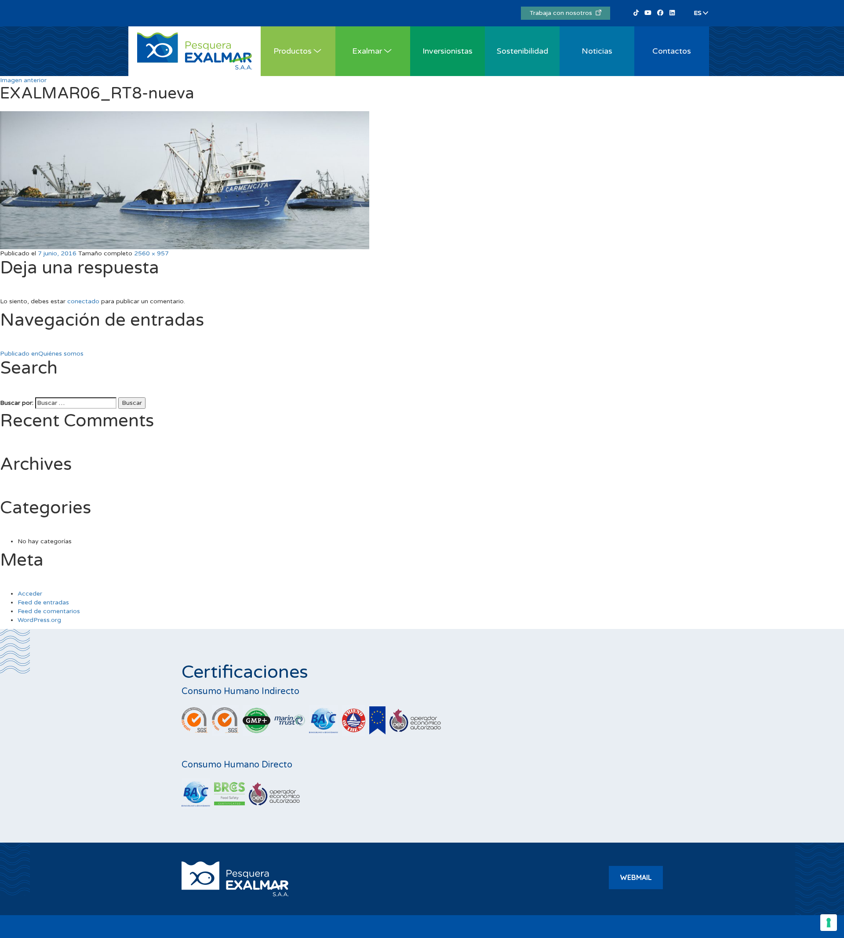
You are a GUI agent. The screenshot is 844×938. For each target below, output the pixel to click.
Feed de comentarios (49, 611)
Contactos (671, 51)
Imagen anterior (23, 80)
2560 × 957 (151, 253)
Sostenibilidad (522, 51)
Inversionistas (447, 51)
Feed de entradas (43, 602)
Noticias (597, 51)
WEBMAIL (636, 877)
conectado (83, 301)
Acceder (30, 593)
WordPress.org (39, 620)
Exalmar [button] (367, 51)
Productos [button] (292, 51)
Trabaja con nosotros (563, 13)
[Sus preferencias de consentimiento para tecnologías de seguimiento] (828, 922)
